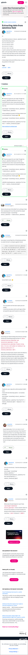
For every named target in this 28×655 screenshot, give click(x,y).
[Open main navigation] (26, 2)
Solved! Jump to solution (10, 22)
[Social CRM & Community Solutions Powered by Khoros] (23, 633)
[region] (14, 647)
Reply (6, 77)
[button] (25, 22)
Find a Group (14, 579)
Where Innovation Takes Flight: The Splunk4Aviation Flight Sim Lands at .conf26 (13, 616)
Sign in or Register (17, 11)
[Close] (26, 642)
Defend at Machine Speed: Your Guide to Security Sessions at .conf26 (12, 604)
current (4, 67)
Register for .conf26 (14, 542)
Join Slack (14, 560)
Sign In (20, 2)
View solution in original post (9, 126)
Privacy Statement (13, 648)
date (9, 67)
